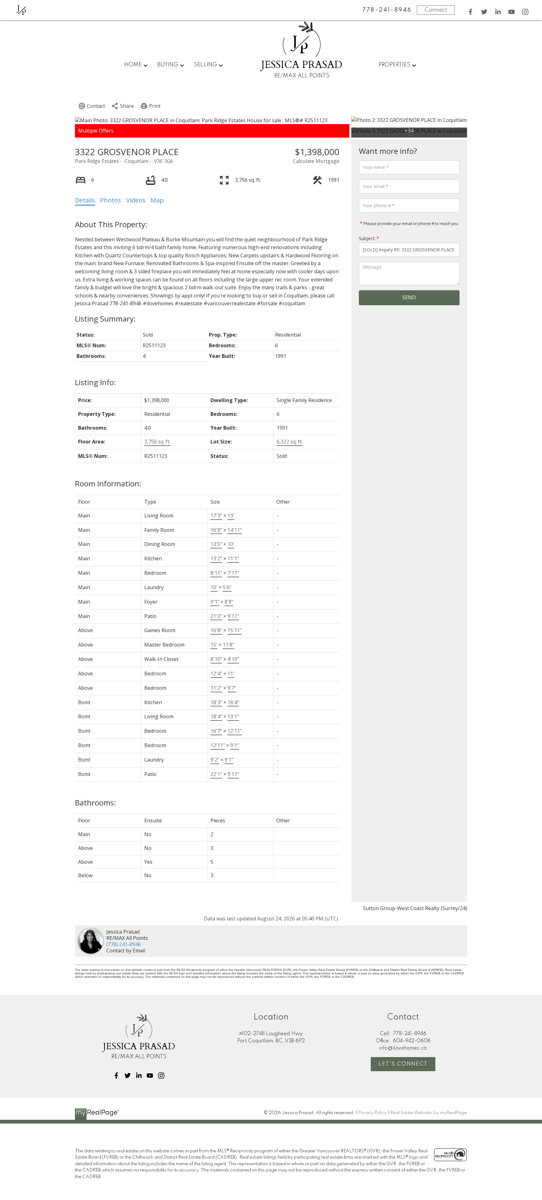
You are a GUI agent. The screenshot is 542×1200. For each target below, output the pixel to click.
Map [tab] (157, 200)
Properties (394, 65)
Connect (436, 10)
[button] (470, 12)
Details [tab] (85, 200)
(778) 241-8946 (123, 944)
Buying (167, 65)
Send (409, 297)
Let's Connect (403, 1064)
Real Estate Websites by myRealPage (428, 1113)
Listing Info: (95, 382)
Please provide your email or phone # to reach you (410, 223)
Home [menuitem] (133, 65)
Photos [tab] (110, 200)
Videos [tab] (136, 200)
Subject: (367, 238)
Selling (205, 65)
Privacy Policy (372, 1113)
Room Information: (108, 483)
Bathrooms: (95, 802)
